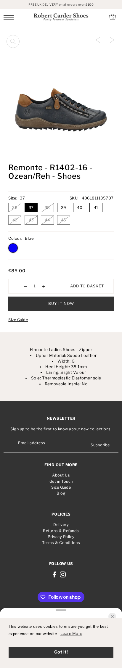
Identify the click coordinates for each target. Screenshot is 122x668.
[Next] (111, 40)
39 (63, 207)
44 (47, 220)
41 (96, 207)
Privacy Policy (61, 537)
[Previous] (98, 40)
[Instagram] (63, 574)
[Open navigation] (10, 17)
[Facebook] (54, 574)
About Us (61, 475)
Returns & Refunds (61, 531)
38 (47, 207)
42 (14, 220)
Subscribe (100, 445)
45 (63, 220)
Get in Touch (61, 481)
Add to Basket (87, 286)
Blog (61, 493)
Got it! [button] (61, 652)
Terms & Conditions (61, 542)
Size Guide (18, 320)
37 (31, 207)
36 (14, 207)
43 (31, 220)
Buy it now (61, 303)
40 (79, 207)
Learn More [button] (71, 633)
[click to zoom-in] (13, 41)
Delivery (61, 524)
